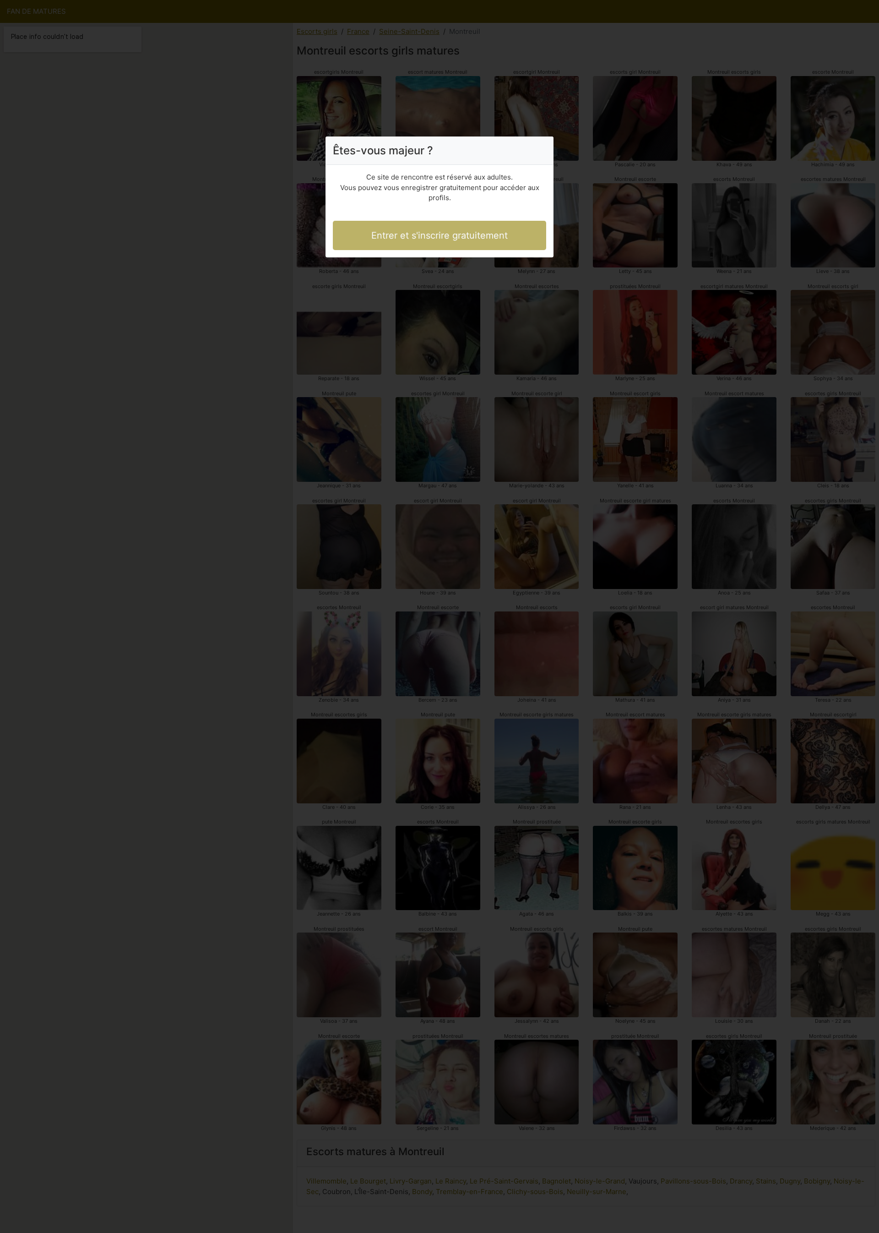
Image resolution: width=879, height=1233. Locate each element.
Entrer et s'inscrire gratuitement (439, 235)
